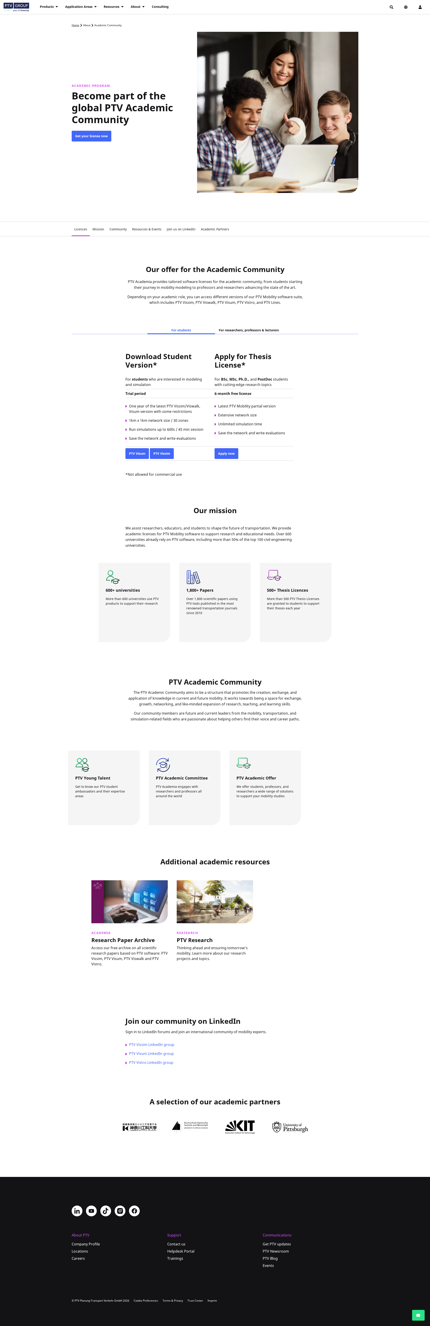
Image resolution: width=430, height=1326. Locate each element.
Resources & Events (146, 229)
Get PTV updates (277, 1244)
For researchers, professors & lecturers (249, 330)
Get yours (284, 629)
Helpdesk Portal (180, 1251)
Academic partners (130, 629)
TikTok (105, 1211)
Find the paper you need (215, 629)
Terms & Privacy (173, 1300)
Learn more (104, 972)
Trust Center (195, 1300)
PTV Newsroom (276, 1251)
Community (118, 229)
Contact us (176, 1244)
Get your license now (91, 136)
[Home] (16, 7)
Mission (98, 229)
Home (75, 25)
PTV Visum (137, 453)
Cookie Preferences (146, 1300)
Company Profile (86, 1244)
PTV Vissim (161, 453)
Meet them (93, 813)
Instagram (120, 1211)
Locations (80, 1251)
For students (181, 330)
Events (268, 1265)
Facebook (134, 1211)
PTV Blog (270, 1258)
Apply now (226, 453)
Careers (78, 1258)
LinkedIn (77, 1211)
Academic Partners (215, 229)
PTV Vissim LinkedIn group (151, 1044)
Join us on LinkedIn (181, 229)
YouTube (91, 1211)
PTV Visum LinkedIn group (151, 1053)
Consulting (160, 6)
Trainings (175, 1258)
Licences (80, 229)
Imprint (212, 1300)
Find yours (255, 813)
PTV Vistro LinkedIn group (151, 1062)
